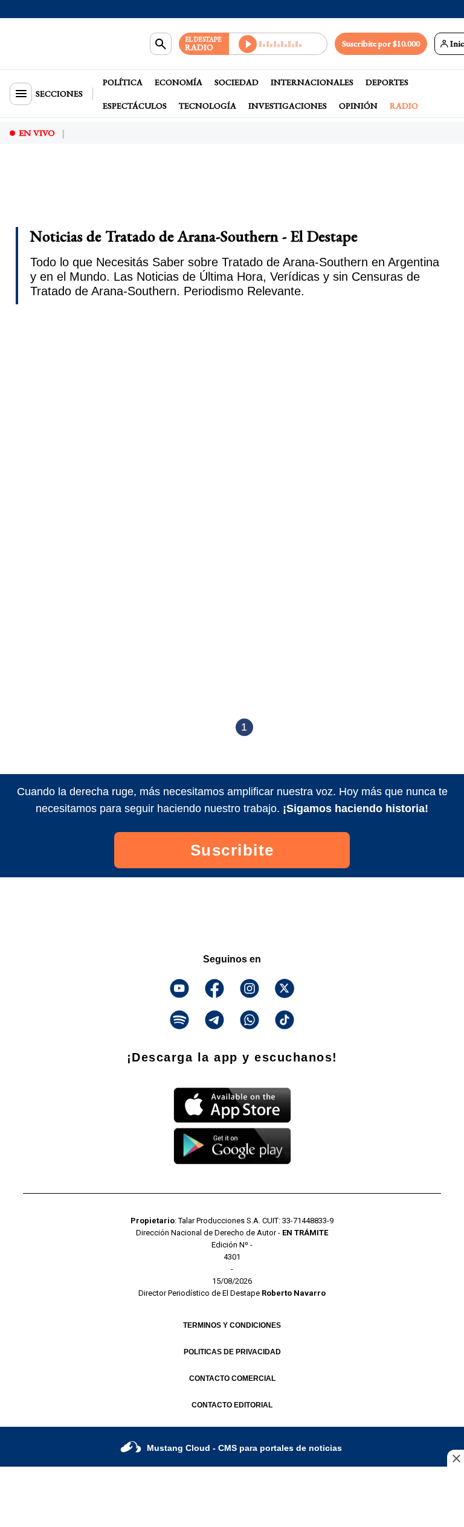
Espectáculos (135, 105)
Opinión (358, 105)
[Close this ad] (455, 1458)
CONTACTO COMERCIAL (232, 1378)
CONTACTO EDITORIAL (232, 1405)
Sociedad (236, 82)
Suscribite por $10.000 (381, 43)
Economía (178, 82)
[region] (105, 186)
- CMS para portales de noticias (244, 1448)
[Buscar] (160, 44)
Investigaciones (287, 105)
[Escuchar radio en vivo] (278, 44)
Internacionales (312, 82)
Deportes (387, 82)
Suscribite (232, 850)
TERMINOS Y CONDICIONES (232, 1325)
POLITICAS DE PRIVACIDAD (232, 1352)
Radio (404, 105)
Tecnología (207, 105)
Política (123, 82)
